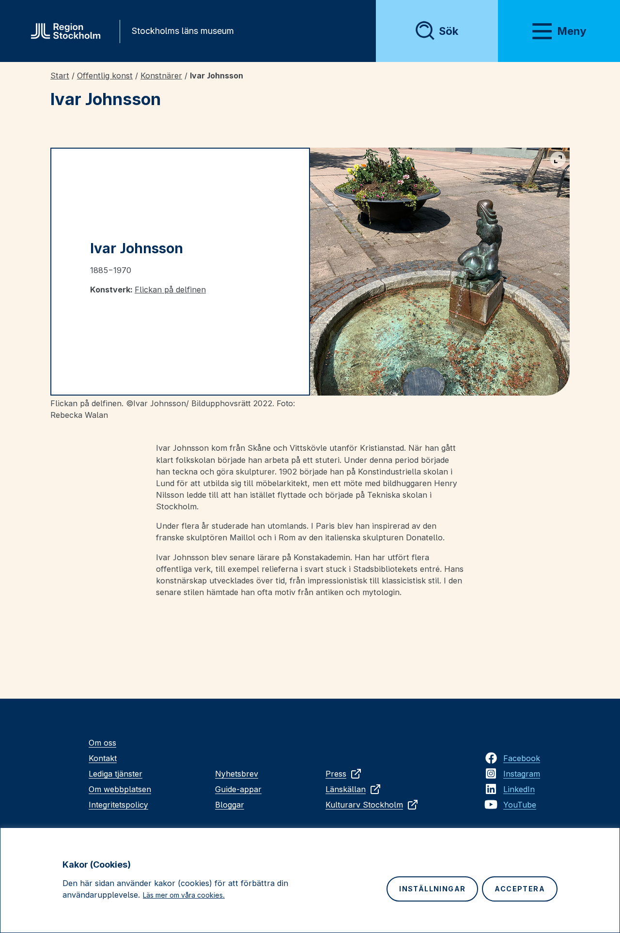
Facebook (521, 758)
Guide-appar (238, 789)
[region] (310, 880)
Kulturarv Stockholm (364, 805)
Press (336, 774)
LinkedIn (519, 789)
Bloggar (229, 805)
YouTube (519, 805)
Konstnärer (161, 75)
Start (59, 75)
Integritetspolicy (118, 805)
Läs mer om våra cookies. (184, 895)
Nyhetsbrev (236, 774)
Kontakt (103, 758)
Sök (448, 31)
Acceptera (520, 889)
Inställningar (432, 889)
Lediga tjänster (115, 774)
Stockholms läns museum (182, 31)
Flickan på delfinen (170, 289)
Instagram (521, 774)
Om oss (102, 743)
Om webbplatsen (120, 789)
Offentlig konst (105, 75)
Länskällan (346, 789)
